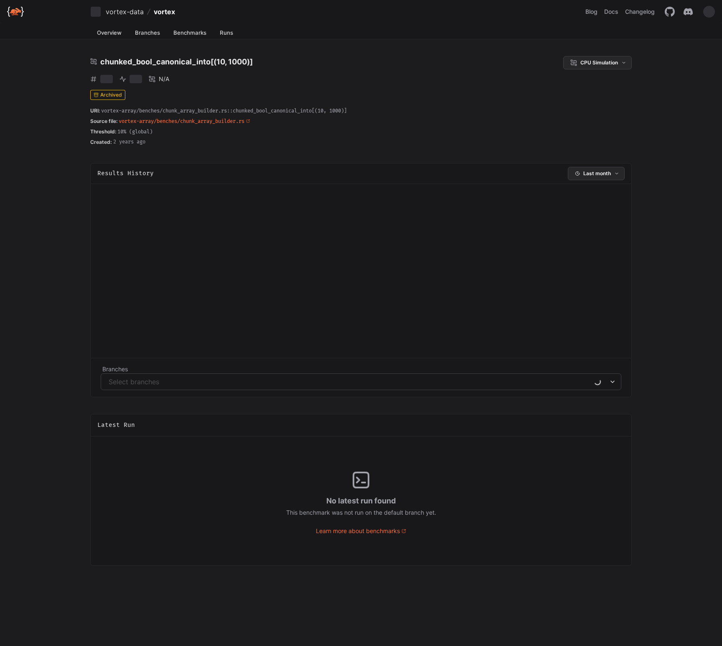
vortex (164, 12)
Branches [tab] (147, 32)
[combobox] (110, 382)
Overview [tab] (109, 32)
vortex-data (125, 12)
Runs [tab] (226, 32)
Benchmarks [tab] (189, 32)
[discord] (688, 11)
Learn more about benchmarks (358, 530)
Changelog (640, 11)
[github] (669, 11)
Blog (591, 11)
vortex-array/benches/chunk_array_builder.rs (181, 121)
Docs (611, 11)
